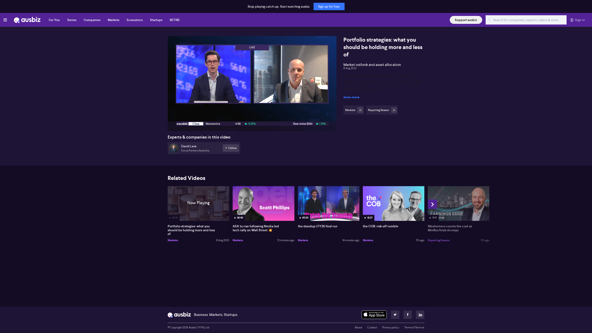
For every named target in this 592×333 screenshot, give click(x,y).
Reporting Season (439, 240)
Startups (156, 20)
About (358, 327)
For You (54, 20)
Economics (135, 20)
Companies (92, 20)
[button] (253, 85)
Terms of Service (414, 327)
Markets (113, 20)
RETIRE (175, 20)
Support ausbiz (466, 20)
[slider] (252, 114)
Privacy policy (390, 327)
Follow (360, 110)
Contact (372, 327)
